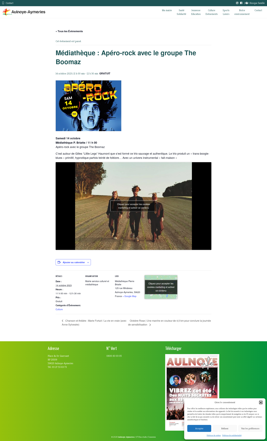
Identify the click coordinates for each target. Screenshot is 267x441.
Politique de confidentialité (232, 435)
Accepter (199, 428)
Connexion (152, 437)
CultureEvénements (212, 12)
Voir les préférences (250, 428)
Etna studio (142, 437)
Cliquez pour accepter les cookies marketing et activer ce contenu (133, 206)
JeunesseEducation (196, 12)
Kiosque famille (257, 3)
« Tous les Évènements (69, 31)
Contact (9, 3)
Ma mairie (167, 10)
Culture (59, 309)
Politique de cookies (214, 435)
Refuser (224, 428)
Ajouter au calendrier (74, 262)
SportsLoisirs (226, 12)
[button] (260, 402)
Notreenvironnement (242, 12)
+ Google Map (129, 296)
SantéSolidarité (181, 12)
